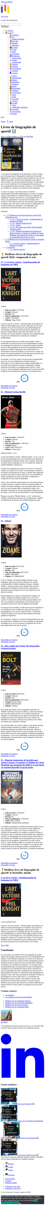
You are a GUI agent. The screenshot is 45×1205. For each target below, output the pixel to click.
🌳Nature (13, 86)
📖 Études (13, 60)
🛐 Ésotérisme (15, 56)
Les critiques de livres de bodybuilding (18, 997)
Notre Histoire (10, 1179)
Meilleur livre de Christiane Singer (17, 1007)
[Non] (20, 1203)
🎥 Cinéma (14, 47)
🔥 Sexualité (14, 99)
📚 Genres (9, 33)
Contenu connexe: (17, 249)
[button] (2, 1194)
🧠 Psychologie (15, 93)
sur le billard (9, 995)
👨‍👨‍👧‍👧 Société (13, 103)
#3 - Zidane (15, 225)
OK (36, 1200)
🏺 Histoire (14, 43)
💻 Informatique (15, 69)
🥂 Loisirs (13, 76)
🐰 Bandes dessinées (17, 39)
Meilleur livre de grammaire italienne (18, 1001)
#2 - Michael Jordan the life (21, 223)
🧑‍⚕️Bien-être (14, 41)
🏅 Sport (13, 95)
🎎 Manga (13, 80)
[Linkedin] (22, 1080)
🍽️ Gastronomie (15, 58)
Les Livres (4, 16)
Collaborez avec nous (12, 1186)
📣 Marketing (14, 82)
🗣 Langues (14, 73)
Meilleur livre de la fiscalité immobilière (19, 1003)
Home (3, 121)
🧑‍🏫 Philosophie (15, 88)
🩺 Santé (13, 97)
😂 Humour (14, 66)
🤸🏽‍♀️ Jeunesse (14, 71)
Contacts (8, 1181)
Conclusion (10, 247)
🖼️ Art (12, 37)
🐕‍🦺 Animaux (14, 35)
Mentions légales (11, 1183)
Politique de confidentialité (10, 1203)
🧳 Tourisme (14, 109)
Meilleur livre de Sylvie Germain (16, 1005)
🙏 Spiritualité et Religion (19, 107)
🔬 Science (14, 101)
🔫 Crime (13, 50)
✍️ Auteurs (9, 31)
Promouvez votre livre (13, 1188)
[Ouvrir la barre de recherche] (2, 118)
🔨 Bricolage (14, 45)
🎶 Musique (14, 84)
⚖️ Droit (13, 52)
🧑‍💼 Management (15, 78)
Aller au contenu (6, 2)
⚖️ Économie (14, 54)
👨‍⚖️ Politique (14, 90)
